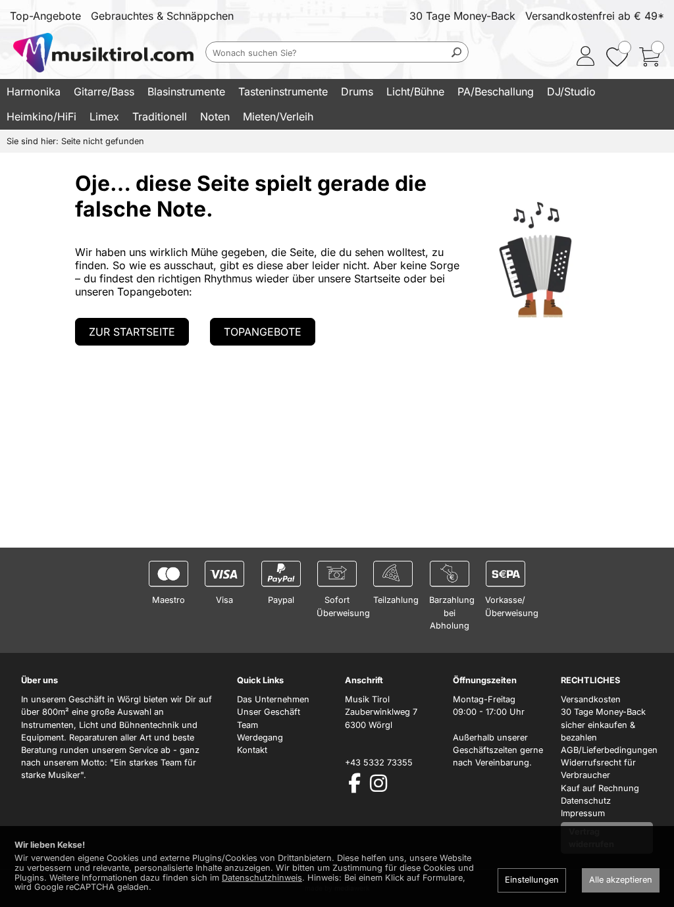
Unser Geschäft (268, 712)
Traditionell (159, 116)
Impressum (583, 813)
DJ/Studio (571, 91)
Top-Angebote (45, 15)
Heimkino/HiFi (41, 116)
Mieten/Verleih (278, 116)
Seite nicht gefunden (102, 141)
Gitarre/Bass (104, 91)
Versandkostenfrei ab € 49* (594, 15)
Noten (215, 116)
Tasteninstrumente (283, 91)
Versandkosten (591, 699)
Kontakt (252, 750)
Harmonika (34, 91)
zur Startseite (132, 331)
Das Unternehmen (273, 699)
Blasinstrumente (186, 91)
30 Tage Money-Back (462, 15)
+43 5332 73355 (379, 762)
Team (247, 725)
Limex (104, 116)
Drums (357, 91)
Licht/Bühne (415, 91)
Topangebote (262, 331)
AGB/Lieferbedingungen (609, 750)
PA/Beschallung (495, 91)
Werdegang (260, 737)
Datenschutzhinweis (262, 878)
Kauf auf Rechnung (600, 788)
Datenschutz (586, 801)
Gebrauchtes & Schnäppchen (162, 15)
